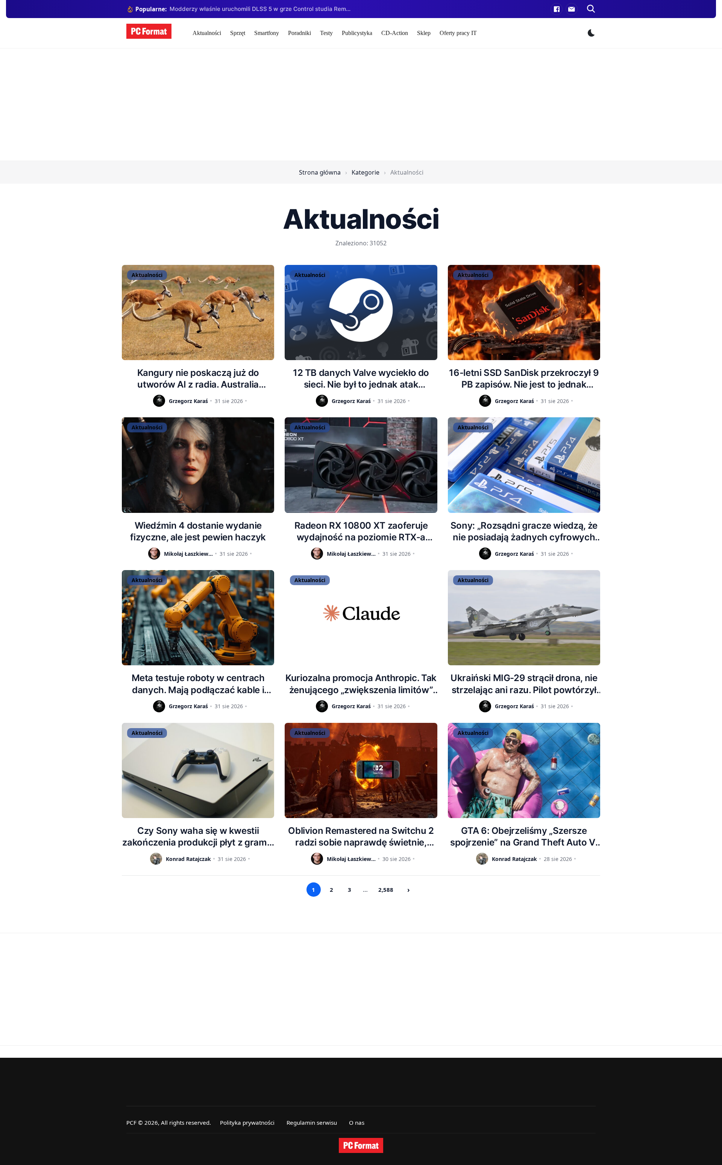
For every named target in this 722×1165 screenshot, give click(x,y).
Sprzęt (237, 33)
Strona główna (320, 172)
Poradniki (299, 33)
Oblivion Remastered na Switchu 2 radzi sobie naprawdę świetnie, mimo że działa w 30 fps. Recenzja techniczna (361, 836)
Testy (326, 33)
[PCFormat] (361, 1145)
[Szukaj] (591, 9)
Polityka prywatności (247, 1122)
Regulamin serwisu (312, 1122)
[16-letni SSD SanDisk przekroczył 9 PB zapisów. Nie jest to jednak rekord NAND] (524, 312)
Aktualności (207, 33)
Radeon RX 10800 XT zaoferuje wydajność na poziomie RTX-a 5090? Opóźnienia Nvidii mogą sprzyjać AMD (361, 531)
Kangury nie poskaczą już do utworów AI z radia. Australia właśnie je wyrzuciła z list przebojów (198, 378)
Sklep (424, 33)
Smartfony (266, 33)
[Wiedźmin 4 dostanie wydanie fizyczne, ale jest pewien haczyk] (198, 465)
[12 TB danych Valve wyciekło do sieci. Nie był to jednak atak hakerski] (361, 312)
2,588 (385, 889)
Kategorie (365, 172)
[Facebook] (557, 9)
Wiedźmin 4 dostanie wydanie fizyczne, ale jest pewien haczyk (197, 531)
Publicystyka (357, 33)
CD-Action (394, 33)
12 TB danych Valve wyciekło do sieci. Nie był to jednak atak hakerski (361, 378)
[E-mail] (572, 9)
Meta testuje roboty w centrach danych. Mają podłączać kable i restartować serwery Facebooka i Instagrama (198, 683)
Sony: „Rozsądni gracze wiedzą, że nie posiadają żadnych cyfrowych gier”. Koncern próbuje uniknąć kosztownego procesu (524, 531)
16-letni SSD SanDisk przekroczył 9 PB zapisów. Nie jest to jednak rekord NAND (524, 378)
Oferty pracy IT (458, 33)
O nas (356, 1122)
